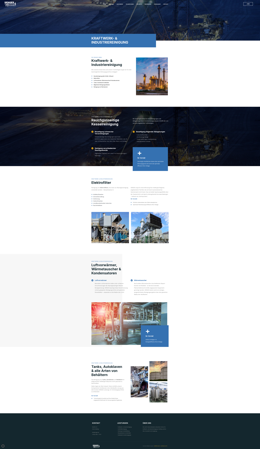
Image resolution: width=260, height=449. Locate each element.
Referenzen (148, 4)
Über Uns (111, 4)
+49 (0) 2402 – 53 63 (96, 434)
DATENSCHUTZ (164, 446)
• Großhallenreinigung (122, 429)
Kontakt (165, 4)
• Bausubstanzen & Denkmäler (124, 433)
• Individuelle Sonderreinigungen (124, 435)
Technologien (130, 4)
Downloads (157, 4)
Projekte (139, 4)
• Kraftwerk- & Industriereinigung (124, 427)
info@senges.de (95, 432)
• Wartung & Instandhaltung (123, 431)
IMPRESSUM (157, 446)
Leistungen (120, 4)
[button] (3, 446)
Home (104, 4)
